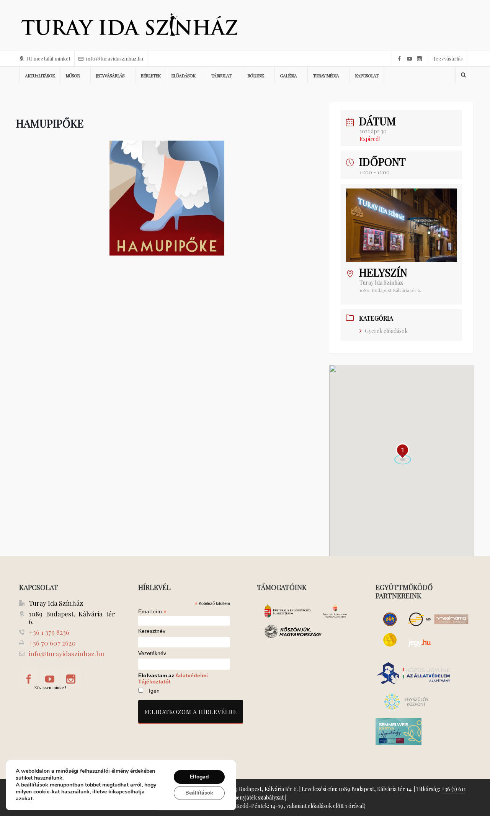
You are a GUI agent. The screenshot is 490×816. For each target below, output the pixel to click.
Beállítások (199, 792)
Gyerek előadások (386, 330)
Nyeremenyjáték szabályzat (250, 797)
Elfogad (199, 776)
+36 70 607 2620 (52, 643)
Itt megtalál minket (48, 58)
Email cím (152, 611)
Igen (154, 691)
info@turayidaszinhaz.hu (114, 58)
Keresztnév (151, 631)
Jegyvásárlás (448, 58)
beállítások (34, 785)
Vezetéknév (152, 653)
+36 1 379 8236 (49, 632)
